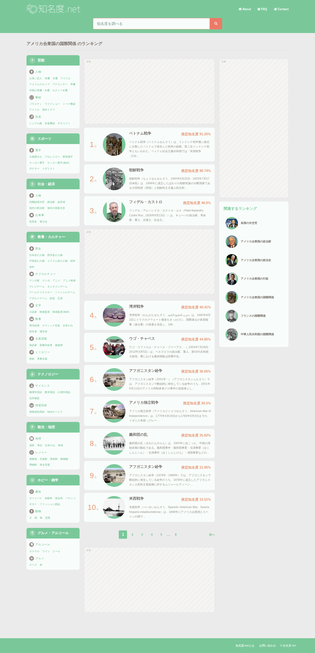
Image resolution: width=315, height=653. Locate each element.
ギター (33, 504)
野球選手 (68, 156)
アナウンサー (60, 84)
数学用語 (50, 392)
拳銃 (31, 358)
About (246, 9)
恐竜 (47, 517)
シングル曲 (35, 123)
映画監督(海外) (61, 311)
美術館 (54, 458)
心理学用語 (64, 392)
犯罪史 (33, 221)
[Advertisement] (149, 91)
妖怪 (52, 298)
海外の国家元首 (56, 208)
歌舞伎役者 (46, 345)
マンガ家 (34, 280)
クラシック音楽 (51, 325)
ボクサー (34, 168)
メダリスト (48, 168)
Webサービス (54, 411)
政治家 (51, 202)
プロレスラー (52, 156)
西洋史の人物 (54, 255)
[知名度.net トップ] (54, 9)
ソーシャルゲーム (65, 292)
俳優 (47, 78)
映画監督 (45, 311)
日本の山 (50, 445)
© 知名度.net (288, 645)
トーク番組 (69, 103)
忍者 (60, 298)
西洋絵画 (34, 325)
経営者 (61, 202)
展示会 (43, 221)
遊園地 (33, 458)
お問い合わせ (267, 645)
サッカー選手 (37, 162)
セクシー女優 (60, 90)
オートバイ (35, 498)
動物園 (64, 458)
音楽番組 (50, 123)
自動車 (48, 498)
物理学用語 (35, 392)
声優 (72, 84)
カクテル (34, 551)
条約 (31, 266)
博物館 (33, 464)
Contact (282, 9)
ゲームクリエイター (40, 292)
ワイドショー (52, 103)
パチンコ (70, 498)
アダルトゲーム (38, 298)
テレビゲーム (37, 286)
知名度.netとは (245, 645)
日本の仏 (68, 325)
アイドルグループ (39, 84)
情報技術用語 (37, 411)
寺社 (39, 445)
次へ (212, 534)
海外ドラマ (48, 109)
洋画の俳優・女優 (39, 90)
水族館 (43, 458)
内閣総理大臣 (37, 202)
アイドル (65, 78)
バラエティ (35, 103)
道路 (31, 445)
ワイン (46, 551)
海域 (60, 445)
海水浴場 (45, 464)
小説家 (33, 311)
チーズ (33, 564)
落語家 (33, 345)
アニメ (56, 280)
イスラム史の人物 (57, 260)
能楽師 (59, 345)
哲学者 (33, 331)
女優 (55, 78)
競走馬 (59, 498)
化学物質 (34, 398)
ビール (56, 551)
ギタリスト (64, 123)
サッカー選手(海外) (58, 162)
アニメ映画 (69, 280)
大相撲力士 (35, 156)
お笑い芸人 (35, 78)
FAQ (263, 9)
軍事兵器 (42, 358)
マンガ (46, 280)
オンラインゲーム (57, 286)
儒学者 (43, 331)
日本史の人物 (37, 255)
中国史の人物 (37, 260)
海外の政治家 (37, 208)
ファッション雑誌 (50, 504)
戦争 (72, 260)
